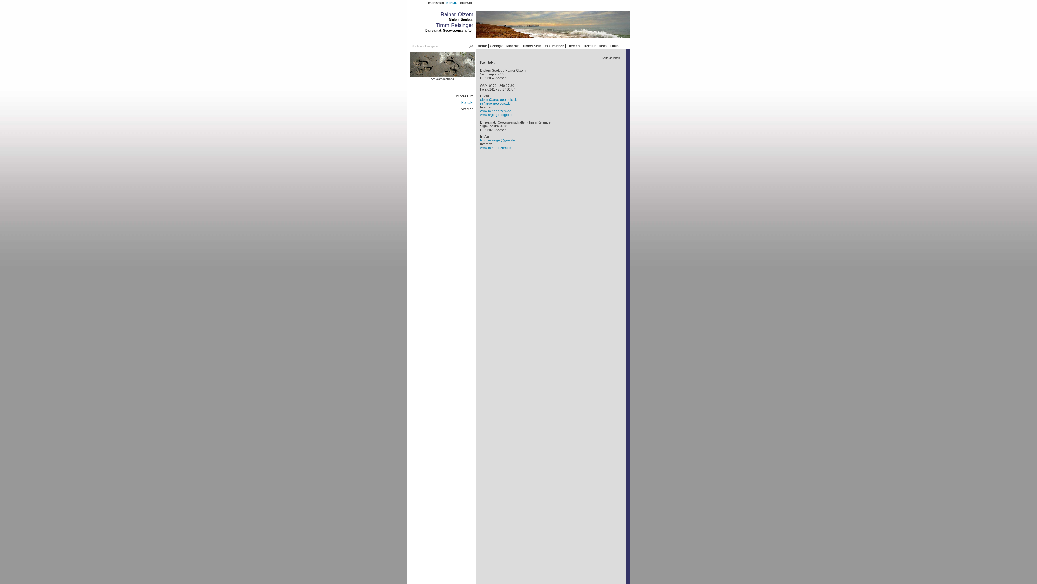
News (603, 46)
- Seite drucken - (611, 57)
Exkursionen (554, 46)
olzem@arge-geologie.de (499, 100)
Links (614, 46)
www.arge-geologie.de (496, 115)
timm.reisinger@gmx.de (497, 140)
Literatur (589, 46)
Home (482, 46)
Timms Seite (532, 46)
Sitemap (466, 2)
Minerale (513, 46)
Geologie (496, 46)
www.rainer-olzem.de (495, 111)
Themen (573, 46)
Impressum (436, 2)
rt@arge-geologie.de (495, 103)
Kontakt (452, 2)
